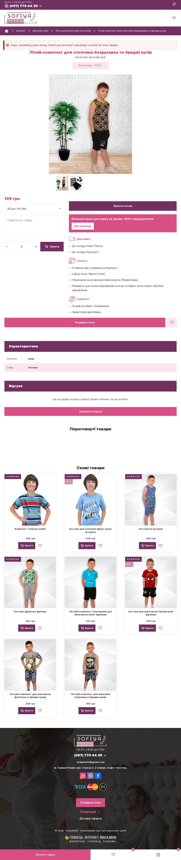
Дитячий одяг (97, 57)
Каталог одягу (45, 854)
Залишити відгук (90, 411)
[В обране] (172, 322)
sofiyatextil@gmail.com (90, 762)
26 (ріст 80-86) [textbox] (16, 209)
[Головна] (6, 31)
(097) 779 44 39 (24, 6)
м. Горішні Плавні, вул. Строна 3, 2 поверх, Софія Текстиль (90, 767)
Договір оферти (91, 818)
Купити (54, 246)
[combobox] (34, 209)
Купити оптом (123, 206)
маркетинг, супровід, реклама (93, 841)
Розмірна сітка (85, 322)
